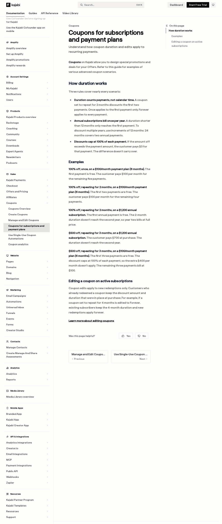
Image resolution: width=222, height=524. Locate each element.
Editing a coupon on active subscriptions (187, 43)
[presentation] (28, 270)
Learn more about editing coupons (91, 320)
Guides (33, 13)
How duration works (180, 30)
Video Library (70, 13)
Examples (177, 36)
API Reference (49, 13)
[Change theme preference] (213, 4)
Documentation (15, 13)
